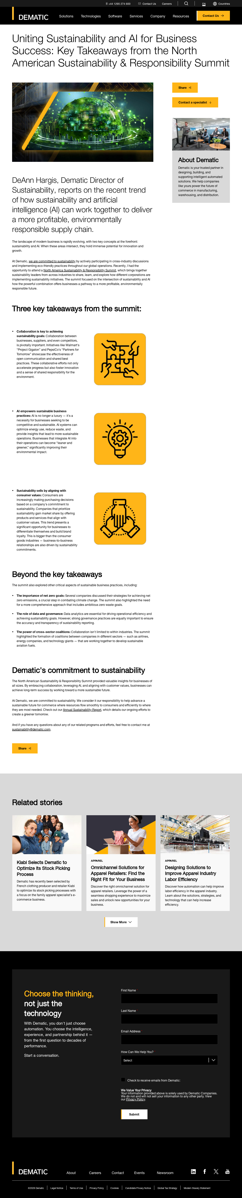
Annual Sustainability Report (82, 709)
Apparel (97, 860)
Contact (118, 1172)
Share (182, 87)
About (71, 1172)
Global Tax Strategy (167, 1188)
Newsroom (165, 1172)
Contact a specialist (192, 102)
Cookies (114, 1188)
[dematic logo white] (30, 1172)
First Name (129, 989)
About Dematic (198, 159)
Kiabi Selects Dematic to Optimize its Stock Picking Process (43, 867)
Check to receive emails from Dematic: (153, 1079)
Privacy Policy (135, 1099)
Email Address (131, 1030)
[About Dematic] (201, 134)
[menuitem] (117, 3)
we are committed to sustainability (52, 261)
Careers (95, 1172)
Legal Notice (56, 1188)
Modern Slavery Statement (197, 1188)
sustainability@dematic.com (31, 729)
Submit (134, 1114)
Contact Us (211, 15)
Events (139, 1172)
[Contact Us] (30, 13)
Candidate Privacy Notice (138, 1188)
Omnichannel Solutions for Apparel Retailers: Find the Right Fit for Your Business (118, 873)
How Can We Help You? (138, 1051)
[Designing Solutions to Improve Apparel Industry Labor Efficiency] (195, 834)
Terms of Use (76, 1188)
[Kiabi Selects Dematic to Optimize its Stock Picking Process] (46, 834)
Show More (118, 922)
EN (204, 3)
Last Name (129, 1010)
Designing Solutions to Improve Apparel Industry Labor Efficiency (190, 873)
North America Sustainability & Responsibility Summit (79, 270)
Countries (224, 3)
